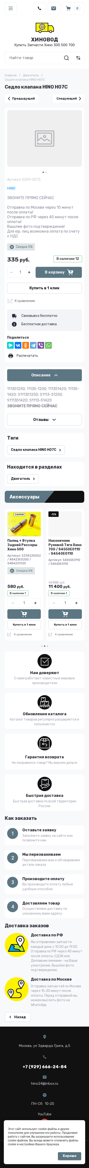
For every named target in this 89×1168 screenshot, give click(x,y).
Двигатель (31, 75)
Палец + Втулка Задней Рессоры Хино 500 (22, 545)
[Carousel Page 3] (47, 646)
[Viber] (40, 345)
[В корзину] (24, 614)
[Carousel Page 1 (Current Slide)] (43, 172)
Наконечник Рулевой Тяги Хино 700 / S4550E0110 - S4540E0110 (65, 547)
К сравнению (25, 301)
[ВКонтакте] (18, 345)
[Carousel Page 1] (41, 646)
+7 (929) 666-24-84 (45, 1066)
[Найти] (66, 58)
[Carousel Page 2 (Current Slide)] (44, 646)
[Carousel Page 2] (46, 172)
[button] (11, 8)
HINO (11, 188)
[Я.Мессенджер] (10, 345)
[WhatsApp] (48, 345)
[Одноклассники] (25, 345)
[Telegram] (33, 345)
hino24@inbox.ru (44, 1083)
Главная (11, 75)
